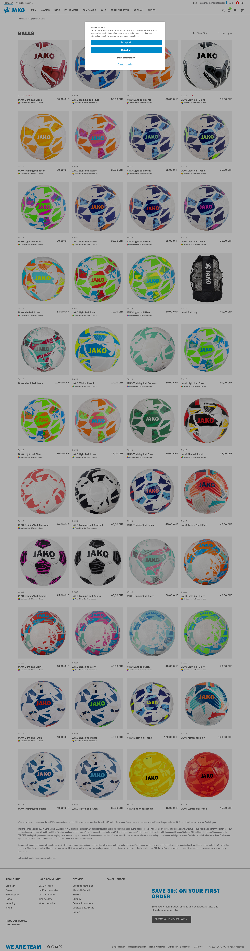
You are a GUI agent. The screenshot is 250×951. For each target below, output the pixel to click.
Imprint (129, 64)
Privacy (121, 64)
